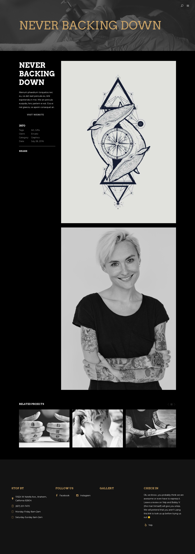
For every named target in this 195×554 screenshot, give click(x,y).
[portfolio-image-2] (118, 142)
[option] (44, 428)
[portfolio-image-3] (118, 308)
